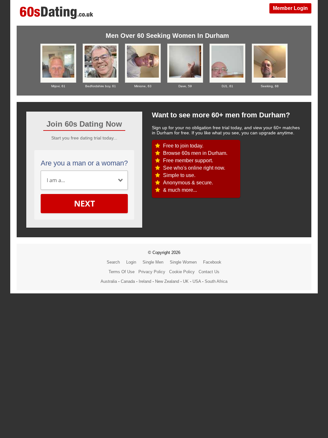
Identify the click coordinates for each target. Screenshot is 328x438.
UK (186, 281)
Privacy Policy (151, 271)
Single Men (153, 262)
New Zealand (167, 281)
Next (84, 203)
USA (197, 281)
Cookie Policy (182, 271)
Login (131, 262)
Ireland (145, 281)
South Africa (216, 281)
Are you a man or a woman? (84, 163)
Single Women (183, 262)
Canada (128, 281)
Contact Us (209, 271)
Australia (109, 281)
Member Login (290, 8)
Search (113, 262)
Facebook (212, 262)
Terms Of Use (122, 271)
